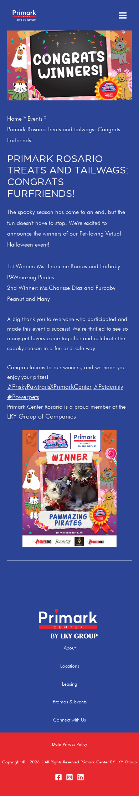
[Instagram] (69, 777)
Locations (69, 666)
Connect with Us (69, 720)
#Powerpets (23, 396)
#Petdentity (108, 386)
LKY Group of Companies (41, 416)
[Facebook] (58, 777)
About (70, 648)
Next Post (69, 593)
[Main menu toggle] (122, 15)
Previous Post (69, 575)
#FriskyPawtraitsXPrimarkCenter (49, 386)
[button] (69, 745)
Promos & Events (70, 701)
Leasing (69, 684)
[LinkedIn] (80, 777)
